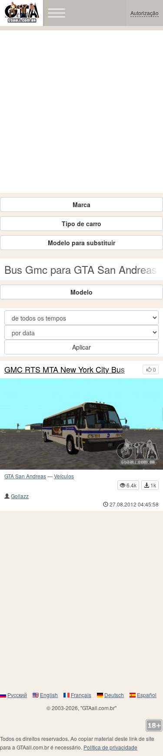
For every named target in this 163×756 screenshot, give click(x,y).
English (49, 694)
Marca (81, 204)
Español (146, 694)
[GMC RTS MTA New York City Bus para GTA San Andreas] (81, 424)
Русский (17, 694)
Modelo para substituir (81, 242)
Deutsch (114, 694)
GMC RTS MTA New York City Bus (64, 369)
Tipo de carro (81, 223)
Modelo (81, 292)
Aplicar (81, 347)
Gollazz (20, 496)
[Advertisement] (81, 111)
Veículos (64, 476)
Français (81, 694)
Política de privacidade (110, 747)
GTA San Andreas (25, 476)
